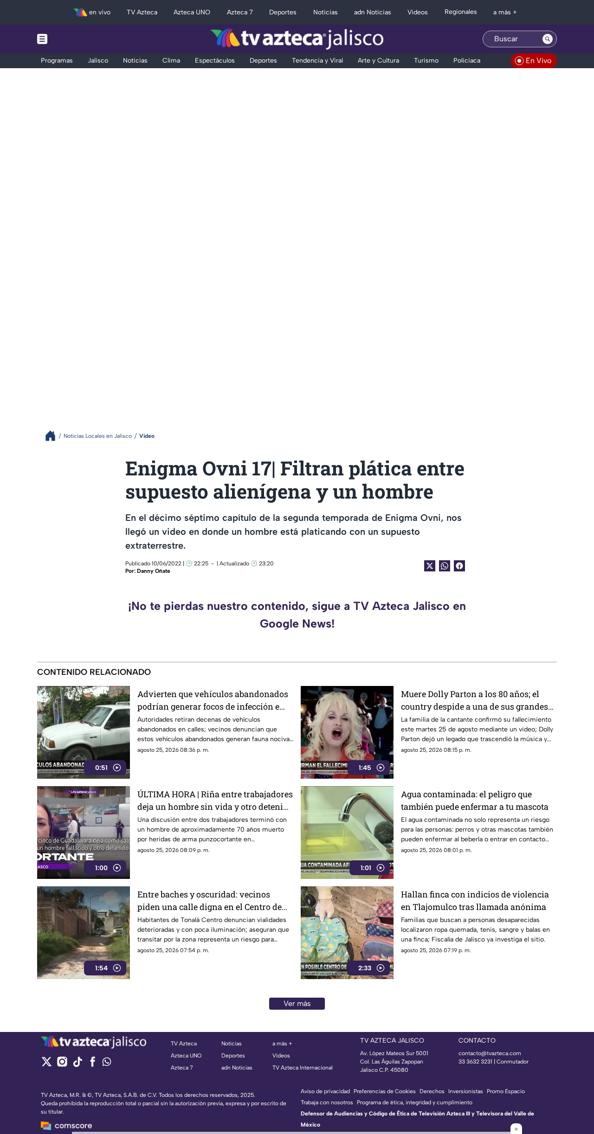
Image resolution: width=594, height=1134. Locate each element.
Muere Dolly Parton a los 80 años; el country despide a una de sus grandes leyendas (474, 700)
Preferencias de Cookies (385, 1091)
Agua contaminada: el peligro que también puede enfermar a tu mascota (475, 800)
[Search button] (547, 39)
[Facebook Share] (459, 565)
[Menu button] (74, 39)
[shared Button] (444, 565)
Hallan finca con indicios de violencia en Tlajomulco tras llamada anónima (475, 900)
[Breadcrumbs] (54, 436)
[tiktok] (77, 1064)
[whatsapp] (106, 1063)
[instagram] (62, 1064)
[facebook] (92, 1064)
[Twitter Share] (429, 565)
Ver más (297, 1003)
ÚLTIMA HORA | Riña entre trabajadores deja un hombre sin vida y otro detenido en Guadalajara (215, 800)
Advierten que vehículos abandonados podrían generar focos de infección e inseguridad (212, 700)
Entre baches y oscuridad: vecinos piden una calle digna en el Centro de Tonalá (209, 901)
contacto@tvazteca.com (489, 1053)
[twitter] (46, 1064)
